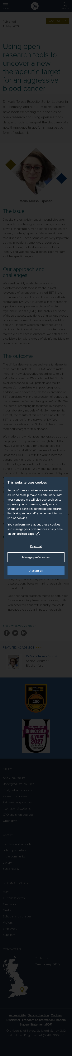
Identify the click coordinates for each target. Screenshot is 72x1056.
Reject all (36, 546)
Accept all (36, 571)
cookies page (25, 534)
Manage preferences (36, 557)
